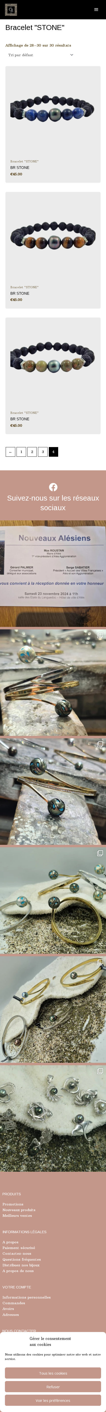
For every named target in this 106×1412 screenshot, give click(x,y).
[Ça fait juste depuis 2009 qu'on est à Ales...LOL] (53, 573)
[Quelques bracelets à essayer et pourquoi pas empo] (53, 1009)
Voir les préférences (53, 1400)
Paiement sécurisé (18, 1248)
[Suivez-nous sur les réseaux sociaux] (53, 487)
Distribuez (11, 1265)
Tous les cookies (53, 1373)
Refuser (53, 1386)
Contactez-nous (16, 1253)
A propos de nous (18, 1271)
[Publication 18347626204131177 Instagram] (53, 682)
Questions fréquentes (21, 1259)
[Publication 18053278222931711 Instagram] (53, 791)
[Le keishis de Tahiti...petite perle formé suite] (53, 1118)
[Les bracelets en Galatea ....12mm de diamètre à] (53, 900)
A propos (10, 1242)
